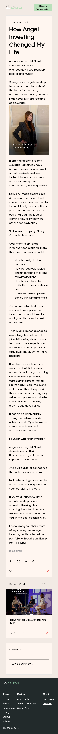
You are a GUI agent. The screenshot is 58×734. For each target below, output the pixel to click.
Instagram (48, 699)
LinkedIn (47, 703)
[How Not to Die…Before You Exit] (29, 602)
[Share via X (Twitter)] (18, 561)
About (6, 703)
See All (45, 584)
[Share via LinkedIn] (25, 561)
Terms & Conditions (26, 703)
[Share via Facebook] (10, 561)
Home (6, 699)
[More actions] (47, 22)
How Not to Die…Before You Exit (28, 621)
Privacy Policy (24, 699)
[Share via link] (33, 561)
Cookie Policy (23, 708)
